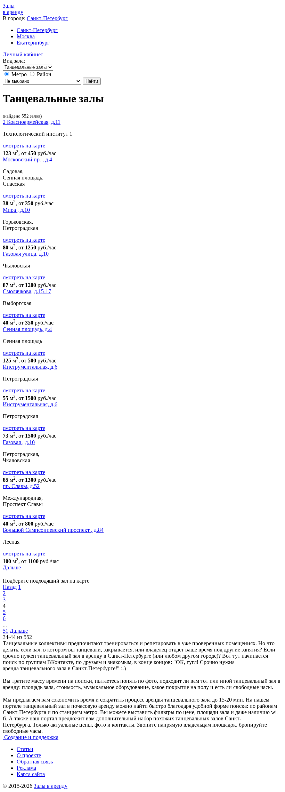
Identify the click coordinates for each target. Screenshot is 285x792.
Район (44, 74)
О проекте (29, 755)
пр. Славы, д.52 (21, 486)
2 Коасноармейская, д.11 (31, 122)
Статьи (25, 749)
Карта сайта (31, 774)
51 (5, 631)
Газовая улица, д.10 (26, 254)
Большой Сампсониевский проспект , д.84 (53, 530)
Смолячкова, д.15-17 (27, 291)
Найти (92, 81)
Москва (26, 36)
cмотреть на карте (24, 146)
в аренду (13, 9)
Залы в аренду (50, 786)
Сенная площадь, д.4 (27, 329)
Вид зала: (14, 61)
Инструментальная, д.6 (30, 367)
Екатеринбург (33, 43)
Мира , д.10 (16, 210)
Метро (19, 74)
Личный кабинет (23, 54)
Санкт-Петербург (47, 18)
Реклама (26, 768)
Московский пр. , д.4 (27, 159)
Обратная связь (35, 762)
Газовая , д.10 (19, 442)
